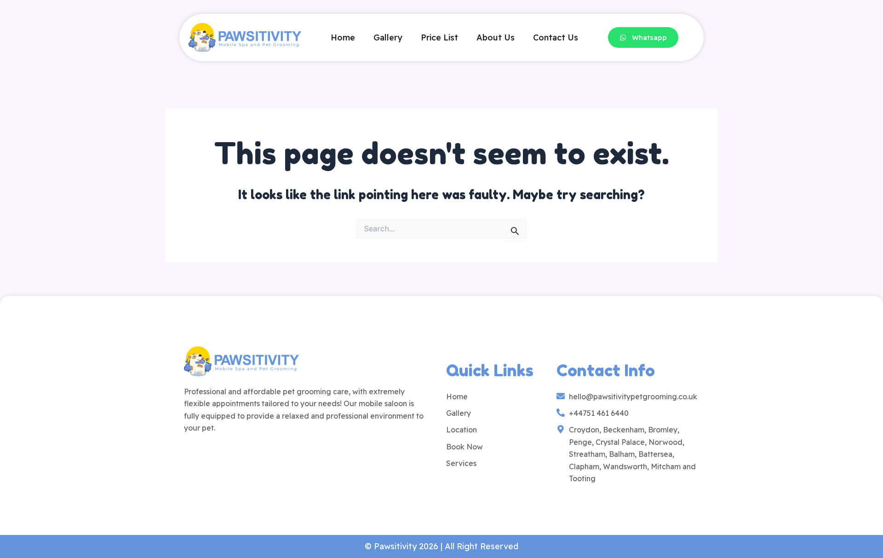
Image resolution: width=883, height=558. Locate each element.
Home (343, 37)
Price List (439, 37)
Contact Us (555, 37)
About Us (495, 37)
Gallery (387, 37)
